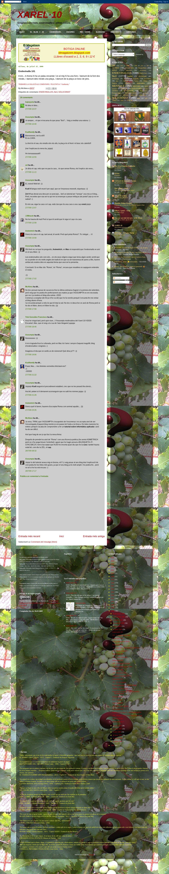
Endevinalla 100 (117, 654)
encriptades (143, 70)
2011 (112, 605)
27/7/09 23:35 (30, 410)
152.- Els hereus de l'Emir (121, 641)
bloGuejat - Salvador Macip (124, 233)
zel (26, 165)
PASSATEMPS (136, 88)
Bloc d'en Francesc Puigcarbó (125, 166)
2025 (112, 561)
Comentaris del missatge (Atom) (44, 542)
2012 (112, 601)
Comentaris (119, 282)
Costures (117, 175)
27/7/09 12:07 (30, 208)
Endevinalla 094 (117, 709)
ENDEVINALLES (46, 92)
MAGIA (127, 83)
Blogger (91, 854)
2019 (112, 579)
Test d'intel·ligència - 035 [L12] (124, 227)
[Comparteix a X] (51, 88)
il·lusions (126, 79)
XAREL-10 (118, 225)
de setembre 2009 (118, 623)
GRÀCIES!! (116, 32)
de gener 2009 (117, 741)
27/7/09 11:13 (30, 172)
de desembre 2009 (119, 614)
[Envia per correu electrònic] (47, 88)
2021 (112, 573)
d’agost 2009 (117, 626)
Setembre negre (119, 212)
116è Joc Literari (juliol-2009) (122, 666)
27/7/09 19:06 (30, 355)
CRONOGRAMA (55, 32)
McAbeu (29, 287)
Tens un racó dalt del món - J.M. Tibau (128, 218)
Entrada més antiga (94, 536)
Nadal (146, 86)
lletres (136, 81)
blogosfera (142, 67)
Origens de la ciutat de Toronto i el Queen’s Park (130, 205)
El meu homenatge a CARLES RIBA (124, 685)
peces (147, 89)
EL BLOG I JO (37, 32)
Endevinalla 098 (117, 670)
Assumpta (29, 117)
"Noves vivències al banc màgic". (125, 190)
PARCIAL (124, 88)
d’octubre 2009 (118, 620)
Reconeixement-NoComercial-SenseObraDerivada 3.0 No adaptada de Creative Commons (40, 603)
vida (121, 100)
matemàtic (141, 83)
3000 (141, 66)
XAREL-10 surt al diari (120, 688)
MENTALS (118, 85)
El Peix (117, 173)
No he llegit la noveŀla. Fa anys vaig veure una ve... (131, 252)
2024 (112, 564)
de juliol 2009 (117, 629)
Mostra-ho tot (148, 239)
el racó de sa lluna (121, 196)
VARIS (114, 100)
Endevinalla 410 (71, 583)
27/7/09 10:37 (30, 109)
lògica (114, 83)
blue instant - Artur (121, 188)
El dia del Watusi (120, 235)
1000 (113, 66)
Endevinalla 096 (117, 697)
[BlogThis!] (49, 88)
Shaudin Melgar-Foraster (123, 203)
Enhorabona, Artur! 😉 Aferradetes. (126, 262)
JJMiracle (29, 216)
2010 (112, 608)
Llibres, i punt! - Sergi (122, 210)
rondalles (146, 93)
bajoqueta (29, 102)
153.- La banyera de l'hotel (121, 635)
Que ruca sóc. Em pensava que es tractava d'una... (130, 257)
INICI (22, 32)
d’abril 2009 (117, 732)
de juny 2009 (117, 726)
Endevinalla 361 (71, 615)
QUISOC (115, 91)
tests (146, 98)
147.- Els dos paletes (119, 682)
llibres (145, 81)
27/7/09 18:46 (30, 327)
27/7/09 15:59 (30, 238)
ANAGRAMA (129, 68)
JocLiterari (147, 78)
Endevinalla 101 (117, 645)
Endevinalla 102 (117, 638)
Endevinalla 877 (71, 626)
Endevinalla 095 (117, 703)
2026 (112, 558)
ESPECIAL (143, 73)
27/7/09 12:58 (30, 223)
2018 (112, 583)
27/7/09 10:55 (30, 157)
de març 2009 (117, 735)
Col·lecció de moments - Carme (125, 181)
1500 (121, 66)
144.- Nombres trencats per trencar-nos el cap (127, 715)
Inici (61, 536)
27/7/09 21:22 (30, 375)
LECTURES (131, 32)
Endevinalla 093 (117, 718)
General (129, 76)
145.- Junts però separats (120, 706)
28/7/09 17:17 (30, 471)
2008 (112, 745)
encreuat (129, 70)
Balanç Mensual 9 (118, 722)
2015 (112, 592)
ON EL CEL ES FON (121, 198)
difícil (114, 70)
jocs (117, 81)
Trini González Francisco (36, 317)
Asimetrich (30, 231)
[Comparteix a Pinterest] (55, 88)
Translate (120, 57)
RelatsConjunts (131, 92)
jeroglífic (136, 78)
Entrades (118, 278)
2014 (112, 595)
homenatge (115, 78)
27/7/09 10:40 (30, 124)
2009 (112, 611)
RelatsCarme (116, 93)
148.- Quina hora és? (119, 673)
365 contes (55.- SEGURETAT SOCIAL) (126, 648)
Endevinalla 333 (71, 593)
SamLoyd (115, 95)
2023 (112, 567)
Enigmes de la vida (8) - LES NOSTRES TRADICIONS (125, 692)
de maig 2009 (117, 729)
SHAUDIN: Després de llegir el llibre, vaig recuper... (131, 248)
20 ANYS (118, 168)
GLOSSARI (100, 32)
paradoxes (115, 89)
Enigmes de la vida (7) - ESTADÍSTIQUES (126, 712)
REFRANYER (128, 91)
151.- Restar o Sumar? (119, 651)
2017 (112, 586)
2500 (135, 66)
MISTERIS (136, 86)
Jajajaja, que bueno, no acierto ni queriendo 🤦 (129, 266)
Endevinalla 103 (117, 632)
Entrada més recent (29, 536)
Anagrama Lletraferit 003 (120, 676)
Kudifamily (30, 132)
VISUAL (130, 100)
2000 (127, 66)
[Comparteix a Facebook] (53, 88)
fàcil (55, 92)
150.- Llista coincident (119, 657)
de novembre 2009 (119, 617)
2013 (112, 598)
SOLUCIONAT (64, 92)
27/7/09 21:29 (30, 395)
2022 (112, 570)
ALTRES (115, 67)
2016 (112, 589)
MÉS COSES (85, 32)
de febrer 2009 (117, 738)
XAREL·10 (39, 15)
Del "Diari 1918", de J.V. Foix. (124, 220)
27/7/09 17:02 (30, 279)
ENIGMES (70, 32)
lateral (125, 80)
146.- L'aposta (117, 700)
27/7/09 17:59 (30, 309)
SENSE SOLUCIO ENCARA (134, 95)
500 (148, 66)
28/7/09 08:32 (30, 451)
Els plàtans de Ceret (121, 183)
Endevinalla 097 (117, 679)
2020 (112, 576)
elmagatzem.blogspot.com (74, 52)
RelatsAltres (144, 91)
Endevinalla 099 (117, 660)
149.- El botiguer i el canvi (121, 663)
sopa (138, 98)
